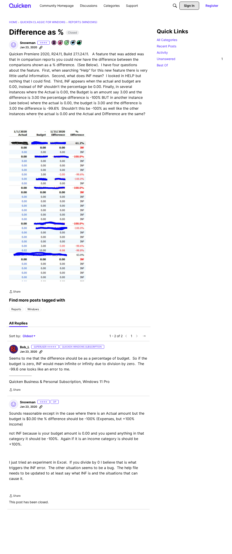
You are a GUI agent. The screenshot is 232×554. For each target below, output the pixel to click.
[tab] (18, 323)
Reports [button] (16, 309)
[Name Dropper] (54, 43)
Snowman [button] (28, 43)
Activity (162, 52)
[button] (13, 44)
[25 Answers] (67, 43)
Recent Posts (166, 46)
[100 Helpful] (79, 43)
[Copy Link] (41, 47)
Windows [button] (33, 309)
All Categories (167, 40)
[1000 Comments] (73, 43)
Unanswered (190, 59)
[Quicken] (20, 5)
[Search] (175, 6)
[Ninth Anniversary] (60, 43)
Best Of (162, 65)
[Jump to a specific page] (144, 336)
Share (15, 292)
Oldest (28, 336)
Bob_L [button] (24, 347)
